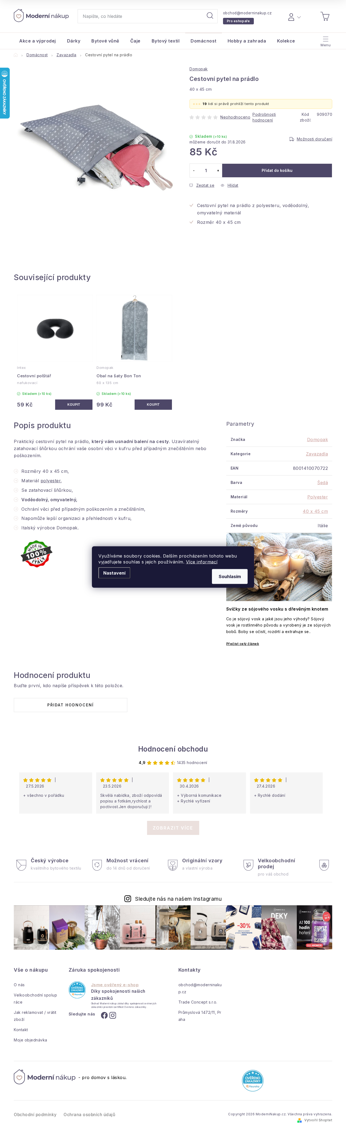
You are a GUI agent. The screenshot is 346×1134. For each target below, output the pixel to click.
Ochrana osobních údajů (89, 1114)
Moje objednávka (30, 1040)
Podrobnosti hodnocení (264, 117)
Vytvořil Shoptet (318, 1120)
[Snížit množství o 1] (194, 170)
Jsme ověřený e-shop (115, 984)
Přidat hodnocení (70, 705)
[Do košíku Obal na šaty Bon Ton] (153, 404)
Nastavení (114, 573)
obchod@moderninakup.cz (247, 13)
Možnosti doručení (314, 139)
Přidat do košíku (277, 170)
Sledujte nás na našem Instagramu (178, 899)
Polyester (317, 497)
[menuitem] (37, 41)
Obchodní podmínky (35, 1114)
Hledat (210, 16)
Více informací (202, 562)
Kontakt (21, 1029)
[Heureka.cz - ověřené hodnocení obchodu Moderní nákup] (77, 989)
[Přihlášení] (293, 16)
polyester (51, 480)
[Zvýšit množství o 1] (218, 170)
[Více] (325, 39)
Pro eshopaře (238, 21)
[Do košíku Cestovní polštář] (74, 404)
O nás (19, 984)
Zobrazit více (173, 828)
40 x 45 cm (315, 511)
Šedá (322, 482)
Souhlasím (230, 576)
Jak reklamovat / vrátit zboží (35, 1016)
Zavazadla (317, 454)
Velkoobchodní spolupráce (35, 998)
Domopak (198, 69)
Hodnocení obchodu (173, 749)
